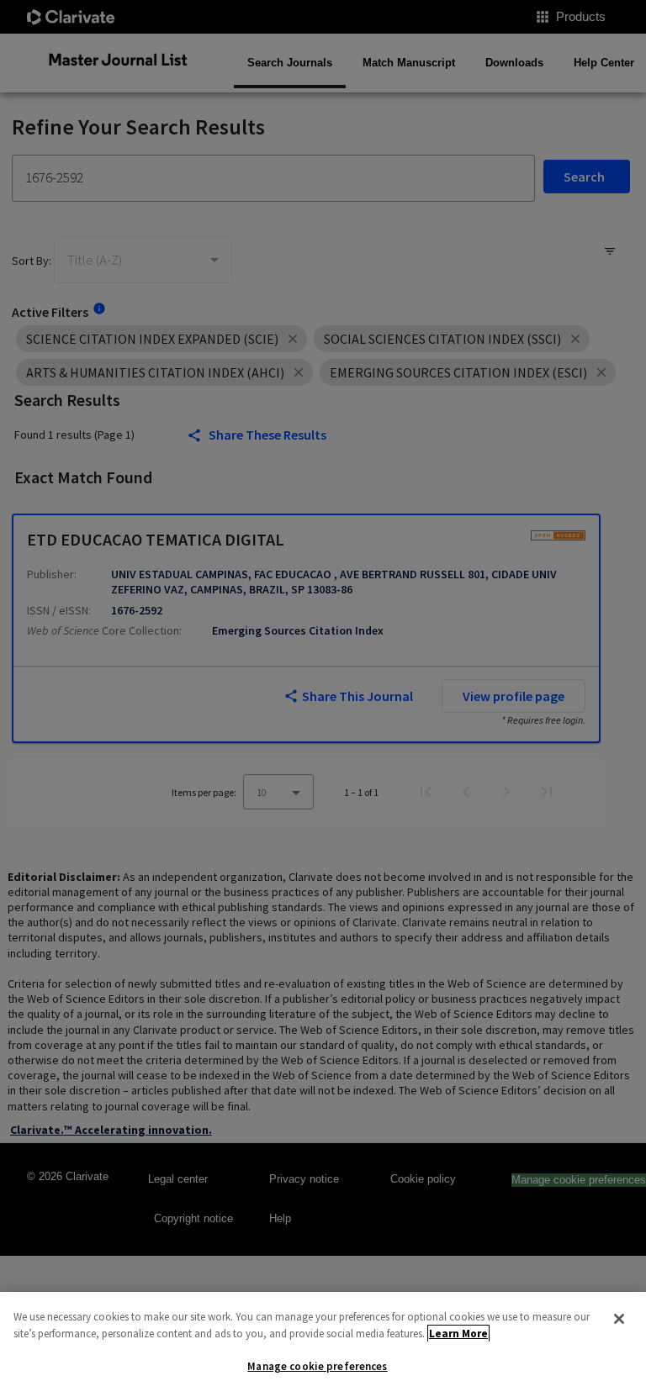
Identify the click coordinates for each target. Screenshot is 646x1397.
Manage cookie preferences (317, 1366)
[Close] (619, 1318)
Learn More (458, 1333)
